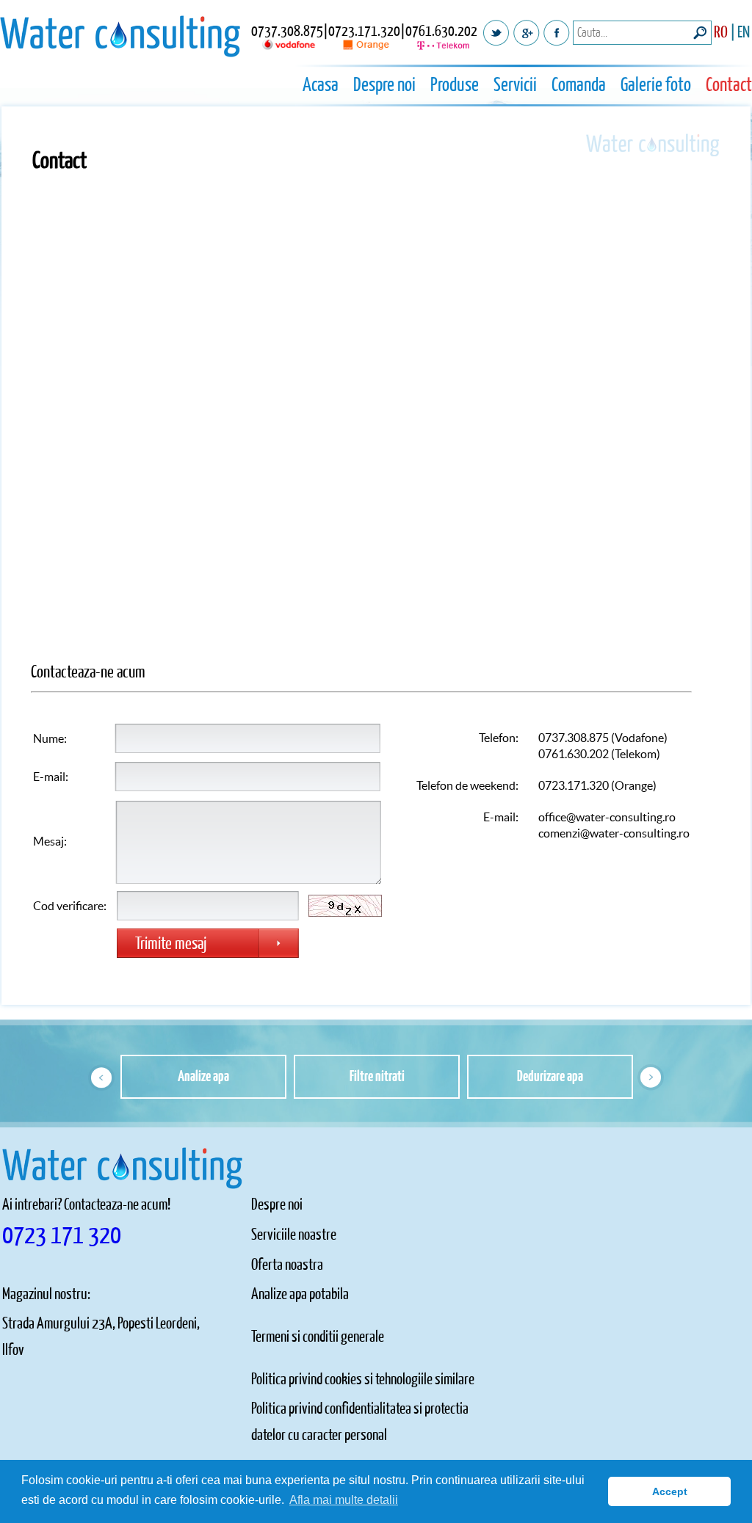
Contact (729, 85)
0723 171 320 (61, 1235)
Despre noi (384, 85)
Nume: (50, 738)
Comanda (579, 85)
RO (721, 32)
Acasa (321, 85)
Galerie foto (656, 85)
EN (743, 32)
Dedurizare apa (550, 1077)
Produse (454, 85)
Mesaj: (50, 841)
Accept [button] (669, 1491)
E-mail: (50, 776)
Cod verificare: (69, 905)
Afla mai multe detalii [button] (343, 1500)
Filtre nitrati (377, 1077)
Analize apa (203, 1077)
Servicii (515, 85)
